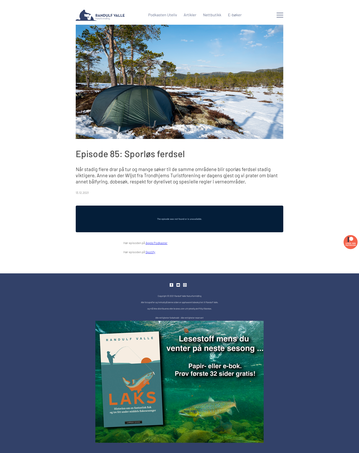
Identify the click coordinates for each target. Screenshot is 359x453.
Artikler (190, 14)
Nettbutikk (212, 14)
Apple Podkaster (156, 243)
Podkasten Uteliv (162, 14)
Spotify (150, 252)
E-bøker (235, 14)
